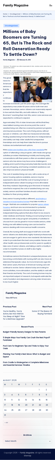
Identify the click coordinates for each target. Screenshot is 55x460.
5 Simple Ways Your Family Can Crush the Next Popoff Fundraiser (26, 338)
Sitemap (27, 455)
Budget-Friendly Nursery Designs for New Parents (24, 332)
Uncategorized (11, 26)
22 (40, 405)
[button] (11, 298)
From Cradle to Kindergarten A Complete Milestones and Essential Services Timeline (26, 363)
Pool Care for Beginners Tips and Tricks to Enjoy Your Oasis (26, 347)
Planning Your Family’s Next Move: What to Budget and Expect (26, 355)
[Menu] (50, 5)
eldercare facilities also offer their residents (26, 150)
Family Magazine (16, 5)
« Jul (6, 423)
